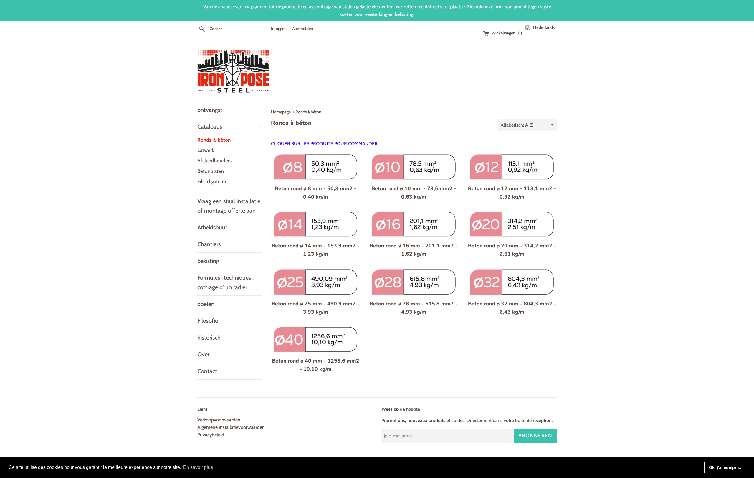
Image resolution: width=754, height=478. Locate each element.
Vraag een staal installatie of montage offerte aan (228, 206)
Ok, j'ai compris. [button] (725, 467)
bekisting (208, 260)
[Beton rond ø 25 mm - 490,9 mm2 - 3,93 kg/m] (315, 281)
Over (203, 354)
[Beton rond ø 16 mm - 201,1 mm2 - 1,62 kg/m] (413, 224)
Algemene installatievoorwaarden (231, 427)
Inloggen (279, 28)
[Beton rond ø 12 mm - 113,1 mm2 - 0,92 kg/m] (512, 166)
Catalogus (229, 126)
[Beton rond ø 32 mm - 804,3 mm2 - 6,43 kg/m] (512, 281)
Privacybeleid (210, 435)
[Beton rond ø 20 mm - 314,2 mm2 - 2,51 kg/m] (512, 224)
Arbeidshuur (212, 227)
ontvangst (209, 109)
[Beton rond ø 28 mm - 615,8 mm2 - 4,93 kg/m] (413, 281)
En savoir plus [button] (198, 467)
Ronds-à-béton (214, 140)
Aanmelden (302, 28)
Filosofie (207, 320)
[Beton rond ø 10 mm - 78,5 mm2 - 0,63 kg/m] (413, 166)
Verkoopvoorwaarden (218, 420)
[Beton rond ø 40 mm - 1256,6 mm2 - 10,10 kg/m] (315, 339)
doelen (205, 303)
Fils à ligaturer (211, 181)
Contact (207, 371)
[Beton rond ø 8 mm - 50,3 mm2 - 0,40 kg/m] (315, 166)
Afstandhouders (214, 160)
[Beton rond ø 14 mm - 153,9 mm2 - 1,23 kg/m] (315, 224)
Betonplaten (210, 171)
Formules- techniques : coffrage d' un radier (225, 282)
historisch (209, 337)
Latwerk (205, 150)
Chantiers (209, 244)
